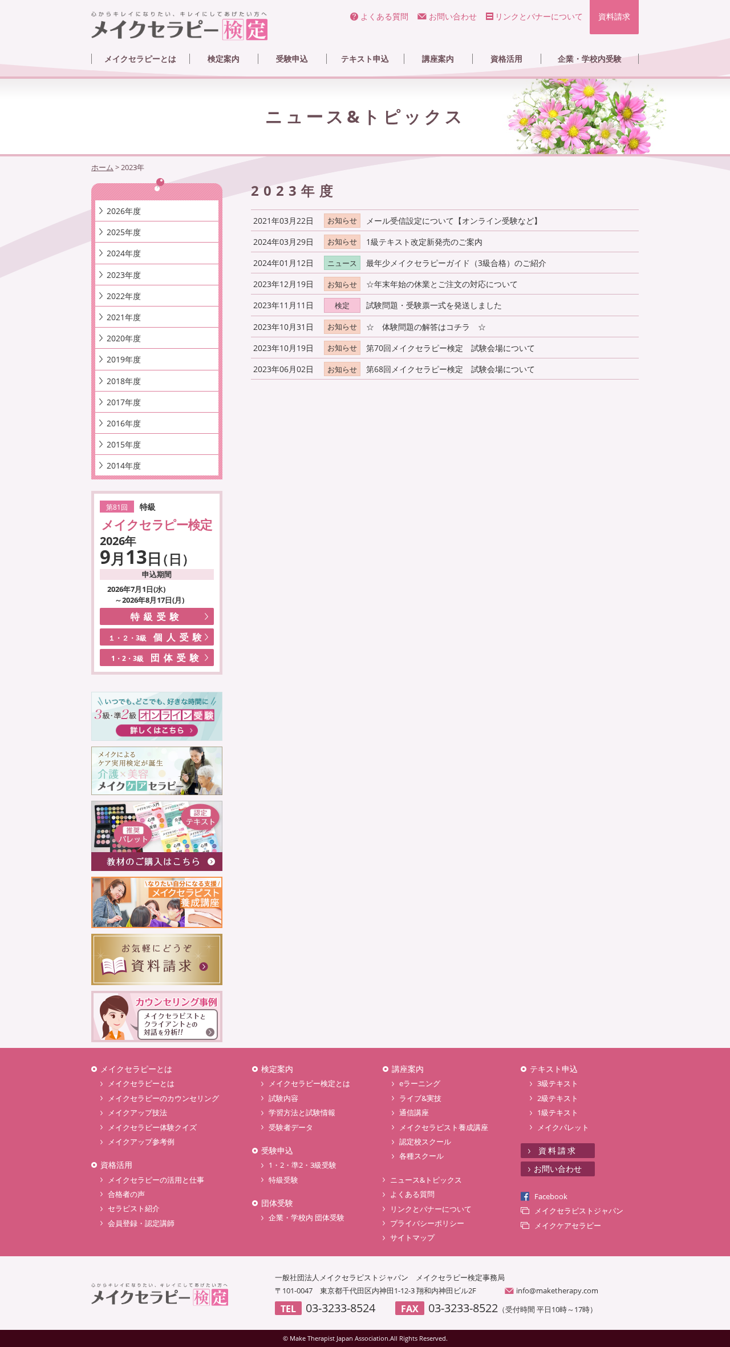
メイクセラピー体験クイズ (152, 1127)
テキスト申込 (365, 58)
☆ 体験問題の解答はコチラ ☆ (426, 326)
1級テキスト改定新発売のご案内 (424, 241)
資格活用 (506, 58)
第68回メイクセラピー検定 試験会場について (450, 369)
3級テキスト (557, 1083)
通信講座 (414, 1112)
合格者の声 (126, 1194)
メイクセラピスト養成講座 (443, 1127)
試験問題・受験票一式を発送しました (434, 305)
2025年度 (124, 232)
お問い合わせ (453, 16)
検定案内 (224, 58)
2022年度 (124, 296)
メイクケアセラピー (567, 1225)
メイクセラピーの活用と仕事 (156, 1180)
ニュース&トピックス (426, 1180)
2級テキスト (557, 1098)
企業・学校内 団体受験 (306, 1217)
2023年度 (124, 274)
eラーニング (419, 1083)
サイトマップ (412, 1237)
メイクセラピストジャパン (578, 1210)
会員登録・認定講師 (141, 1223)
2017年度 (124, 402)
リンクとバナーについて (539, 16)
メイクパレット (563, 1127)
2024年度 (124, 253)
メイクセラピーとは (140, 58)
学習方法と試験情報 (302, 1112)
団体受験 (157, 657)
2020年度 (124, 338)
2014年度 (124, 465)
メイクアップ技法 (137, 1112)
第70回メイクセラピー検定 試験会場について (450, 347)
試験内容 (283, 1098)
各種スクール (421, 1156)
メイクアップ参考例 (141, 1141)
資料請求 (614, 16)
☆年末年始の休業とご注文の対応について (442, 284)
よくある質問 (384, 16)
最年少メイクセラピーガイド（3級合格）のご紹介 (456, 262)
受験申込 (292, 58)
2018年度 (124, 381)
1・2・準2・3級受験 (302, 1165)
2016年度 (124, 423)
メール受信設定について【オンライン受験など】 (454, 220)
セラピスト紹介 (134, 1208)
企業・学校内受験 (590, 58)
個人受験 (157, 637)
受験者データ (291, 1127)
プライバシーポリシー (427, 1223)
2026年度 (124, 210)
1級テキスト (557, 1112)
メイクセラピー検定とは (309, 1083)
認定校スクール (425, 1141)
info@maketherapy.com (557, 1290)
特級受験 (157, 616)
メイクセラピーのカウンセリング (163, 1098)
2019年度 (124, 359)
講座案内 (438, 58)
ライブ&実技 (420, 1098)
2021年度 (124, 317)
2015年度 (124, 444)
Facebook (550, 1196)
